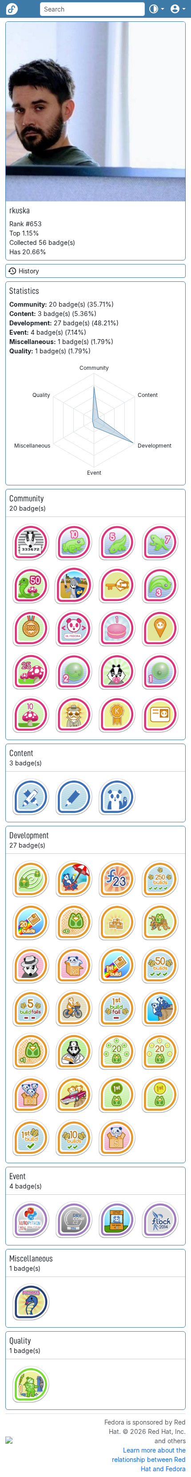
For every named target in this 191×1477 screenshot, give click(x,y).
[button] (156, 9)
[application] (94, 420)
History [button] (29, 271)
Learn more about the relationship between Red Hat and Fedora (149, 1459)
